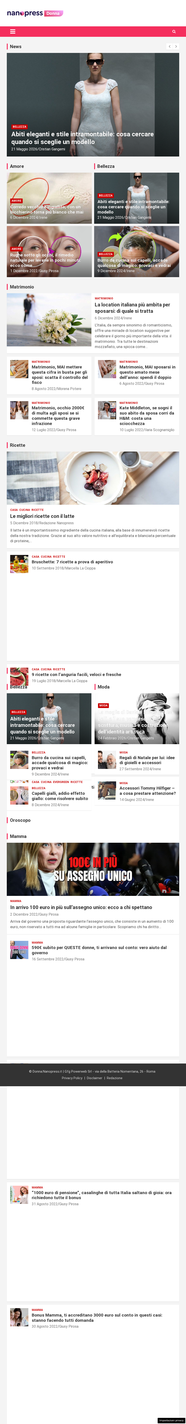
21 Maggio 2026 (110, 217)
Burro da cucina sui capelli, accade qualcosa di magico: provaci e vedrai (134, 263)
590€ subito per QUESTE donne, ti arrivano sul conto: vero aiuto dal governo (99, 950)
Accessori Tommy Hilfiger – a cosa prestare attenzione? (148, 790)
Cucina (24, 510)
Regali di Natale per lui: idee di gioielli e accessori (147, 760)
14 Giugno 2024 (132, 800)
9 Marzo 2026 (22, 149)
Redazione (114, 1078)
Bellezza (106, 195)
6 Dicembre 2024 (24, 217)
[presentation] (169, 46)
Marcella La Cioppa (80, 568)
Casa (14, 510)
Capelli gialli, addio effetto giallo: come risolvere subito (60, 796)
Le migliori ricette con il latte (42, 516)
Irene (43, 217)
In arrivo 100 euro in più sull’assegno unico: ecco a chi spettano (81, 907)
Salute (18, 126)
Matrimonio (104, 298)
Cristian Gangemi (48, 149)
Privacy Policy (72, 1078)
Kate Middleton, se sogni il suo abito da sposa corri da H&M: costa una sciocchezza (147, 415)
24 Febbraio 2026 (112, 738)
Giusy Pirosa (49, 271)
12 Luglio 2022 (43, 430)
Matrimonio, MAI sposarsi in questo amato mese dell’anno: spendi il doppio (148, 372)
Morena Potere (69, 389)
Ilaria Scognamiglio (159, 430)
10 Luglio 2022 (131, 430)
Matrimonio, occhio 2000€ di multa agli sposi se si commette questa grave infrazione (58, 415)
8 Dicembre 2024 (45, 805)
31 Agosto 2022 (45, 1204)
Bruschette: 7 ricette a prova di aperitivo (72, 561)
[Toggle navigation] (13, 31)
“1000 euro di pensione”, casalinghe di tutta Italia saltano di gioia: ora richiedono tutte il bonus (102, 1195)
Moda (103, 705)
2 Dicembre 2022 (24, 914)
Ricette (38, 510)
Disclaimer (94, 1078)
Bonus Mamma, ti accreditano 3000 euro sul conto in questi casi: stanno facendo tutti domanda (97, 1317)
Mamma (15, 901)
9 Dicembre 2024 (111, 271)
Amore (16, 200)
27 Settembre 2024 (135, 769)
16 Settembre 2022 (48, 959)
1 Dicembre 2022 (24, 271)
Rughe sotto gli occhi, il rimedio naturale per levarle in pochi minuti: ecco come (45, 260)
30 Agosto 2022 (45, 1326)
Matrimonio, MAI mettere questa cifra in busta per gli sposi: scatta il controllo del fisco (60, 374)
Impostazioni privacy (171, 1420)
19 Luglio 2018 (43, 681)
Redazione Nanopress (56, 523)
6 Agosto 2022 (131, 383)
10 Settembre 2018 (48, 568)
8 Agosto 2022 (44, 389)
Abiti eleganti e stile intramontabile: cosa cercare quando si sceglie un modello (133, 207)
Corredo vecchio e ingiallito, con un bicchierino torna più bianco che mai (46, 209)
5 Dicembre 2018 (24, 523)
